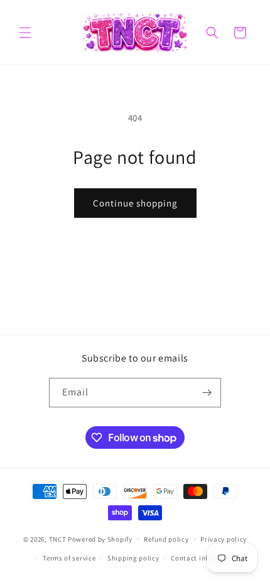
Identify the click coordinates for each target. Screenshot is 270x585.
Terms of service (69, 558)
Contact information (205, 558)
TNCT (58, 538)
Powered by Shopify (100, 538)
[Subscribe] (206, 392)
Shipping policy (133, 558)
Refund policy (166, 539)
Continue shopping (135, 203)
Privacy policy (223, 539)
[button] (25, 32)
